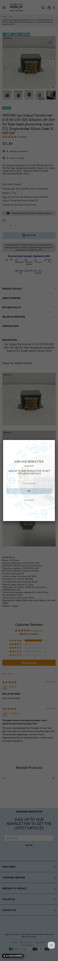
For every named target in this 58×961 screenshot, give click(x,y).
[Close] (50, 444)
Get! (29, 491)
